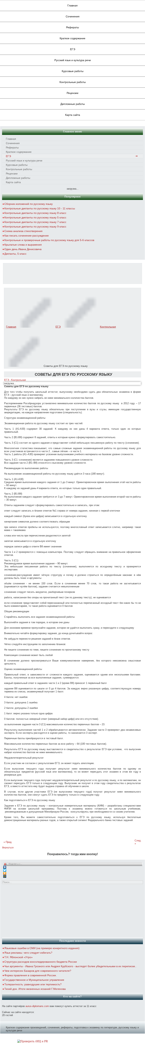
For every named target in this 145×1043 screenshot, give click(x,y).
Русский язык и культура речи (72, 60)
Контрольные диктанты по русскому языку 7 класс (35, 222)
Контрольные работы (72, 82)
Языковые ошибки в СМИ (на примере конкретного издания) (41, 948)
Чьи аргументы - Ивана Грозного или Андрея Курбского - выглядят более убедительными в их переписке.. (70, 966)
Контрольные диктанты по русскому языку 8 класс (35, 212)
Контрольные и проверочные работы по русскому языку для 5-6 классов (49, 240)
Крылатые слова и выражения (23, 244)
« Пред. (8, 842)
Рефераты (72, 27)
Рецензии (72, 92)
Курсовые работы (72, 71)
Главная (72, 5)
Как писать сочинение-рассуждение (26, 235)
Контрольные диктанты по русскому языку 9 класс (35, 226)
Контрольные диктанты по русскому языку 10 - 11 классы (39, 208)
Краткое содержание (72, 38)
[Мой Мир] (72, 875)
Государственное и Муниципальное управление (34, 979)
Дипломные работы (72, 103)
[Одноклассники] (72, 872)
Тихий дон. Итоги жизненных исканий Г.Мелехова (35, 988)
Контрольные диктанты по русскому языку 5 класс (35, 217)
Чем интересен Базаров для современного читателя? (37, 970)
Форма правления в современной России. (30, 975)
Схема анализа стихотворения (23, 231)
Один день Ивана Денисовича (23, 249)
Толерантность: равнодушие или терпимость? (33, 984)
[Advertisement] (72, 272)
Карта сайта (72, 114)
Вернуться (8, 847)
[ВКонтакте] (72, 866)
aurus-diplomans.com (37, 1006)
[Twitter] (72, 869)
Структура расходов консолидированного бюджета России (40, 961)
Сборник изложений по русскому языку (28, 203)
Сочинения (72, 16)
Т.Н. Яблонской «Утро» (18, 957)
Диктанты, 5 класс (15, 253)
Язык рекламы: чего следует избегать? (28, 952)
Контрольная (108, 326)
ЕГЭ (72, 49)
